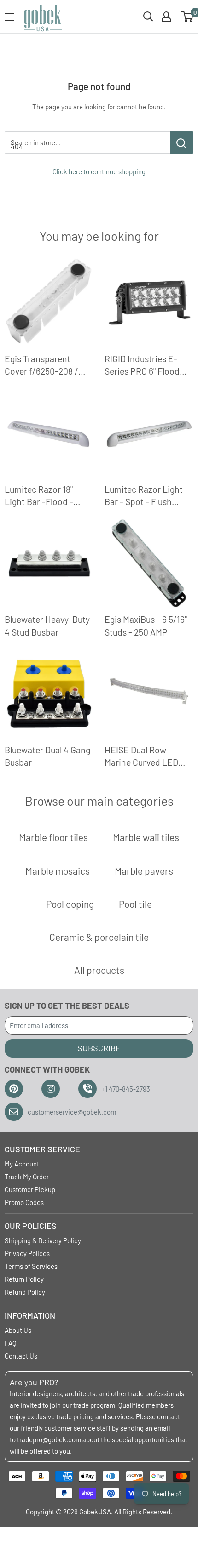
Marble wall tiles (146, 837)
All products (99, 970)
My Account (22, 1164)
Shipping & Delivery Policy (43, 1240)
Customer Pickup (30, 1189)
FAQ (11, 1343)
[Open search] (148, 16)
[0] (187, 16)
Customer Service (42, 1149)
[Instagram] (50, 1088)
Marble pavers (144, 870)
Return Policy (24, 1279)
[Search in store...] (181, 142)
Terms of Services (31, 1266)
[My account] (166, 16)
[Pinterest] (13, 1088)
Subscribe (99, 1048)
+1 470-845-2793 (125, 1089)
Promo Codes (24, 1202)
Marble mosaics (57, 870)
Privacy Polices (27, 1253)
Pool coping (70, 904)
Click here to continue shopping (99, 171)
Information (30, 1315)
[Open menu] (9, 17)
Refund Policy (25, 1292)
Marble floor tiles (53, 837)
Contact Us (21, 1356)
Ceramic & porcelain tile (99, 937)
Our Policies (31, 1226)
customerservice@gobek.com (72, 1112)
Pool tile (135, 904)
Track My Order (27, 1176)
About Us (18, 1330)
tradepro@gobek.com (49, 1439)
